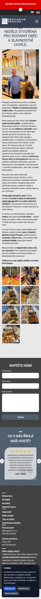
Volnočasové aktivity (11, 523)
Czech (32, 12)
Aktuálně (6, 499)
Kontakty (6, 503)
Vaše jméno (7, 371)
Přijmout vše (9, 588)
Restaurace (7, 496)
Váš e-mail (6, 381)
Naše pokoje (7, 516)
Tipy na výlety (8, 519)
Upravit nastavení (11, 593)
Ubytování (6, 512)
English (38, 12)
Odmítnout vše (23, 588)
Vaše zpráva (7, 392)
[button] (20, 9)
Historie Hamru (9, 507)
